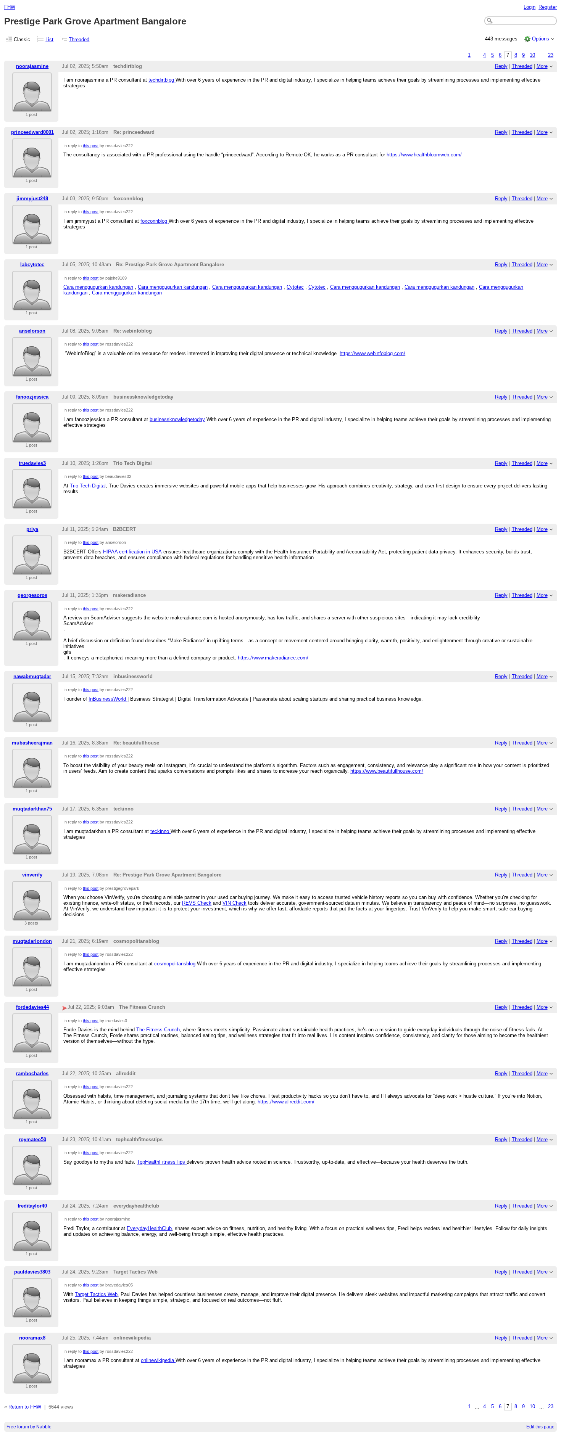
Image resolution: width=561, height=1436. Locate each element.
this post (90, 145)
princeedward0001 (32, 132)
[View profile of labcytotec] (32, 306)
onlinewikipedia (158, 1360)
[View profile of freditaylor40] (32, 1246)
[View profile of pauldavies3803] (32, 1313)
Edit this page (540, 1427)
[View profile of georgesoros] (32, 636)
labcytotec (32, 264)
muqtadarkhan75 (32, 809)
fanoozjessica (32, 397)
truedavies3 (32, 463)
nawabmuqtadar (32, 676)
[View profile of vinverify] (32, 916)
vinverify (32, 875)
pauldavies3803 (32, 1272)
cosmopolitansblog (175, 963)
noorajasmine (32, 66)
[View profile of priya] (32, 570)
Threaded (79, 39)
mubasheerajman (32, 743)
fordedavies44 (32, 1007)
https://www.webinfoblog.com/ (372, 353)
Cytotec (295, 287)
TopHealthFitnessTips (162, 1162)
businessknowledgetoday (177, 419)
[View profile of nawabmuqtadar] (32, 717)
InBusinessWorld (108, 699)
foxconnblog (154, 221)
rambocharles (32, 1073)
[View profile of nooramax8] (32, 1379)
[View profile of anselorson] (32, 372)
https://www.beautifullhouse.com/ (386, 771)
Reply (501, 66)
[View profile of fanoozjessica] (32, 438)
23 (550, 55)
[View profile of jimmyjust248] (32, 240)
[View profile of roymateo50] (32, 1181)
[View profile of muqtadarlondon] (32, 982)
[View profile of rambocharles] (32, 1115)
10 (532, 55)
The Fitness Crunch (158, 1029)
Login (529, 7)
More (542, 66)
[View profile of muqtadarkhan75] (32, 850)
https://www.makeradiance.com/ (273, 658)
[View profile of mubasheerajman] (32, 783)
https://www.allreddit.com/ (286, 1102)
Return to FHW (24, 1407)
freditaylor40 (32, 1206)
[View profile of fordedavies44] (32, 1048)
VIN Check (234, 903)
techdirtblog (162, 80)
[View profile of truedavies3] (32, 504)
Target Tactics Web (96, 1294)
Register (547, 7)
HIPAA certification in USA (132, 552)
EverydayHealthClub (149, 1228)
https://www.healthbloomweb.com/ (424, 155)
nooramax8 (32, 1338)
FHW (9, 7)
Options (540, 39)
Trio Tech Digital (88, 486)
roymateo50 (32, 1139)
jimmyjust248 (32, 198)
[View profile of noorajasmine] (32, 107)
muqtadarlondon (32, 941)
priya (32, 529)
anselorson (32, 331)
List (49, 39)
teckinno (160, 831)
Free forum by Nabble (29, 1427)
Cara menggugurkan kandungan (98, 287)
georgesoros (32, 595)
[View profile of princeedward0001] (32, 173)
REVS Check (196, 903)
